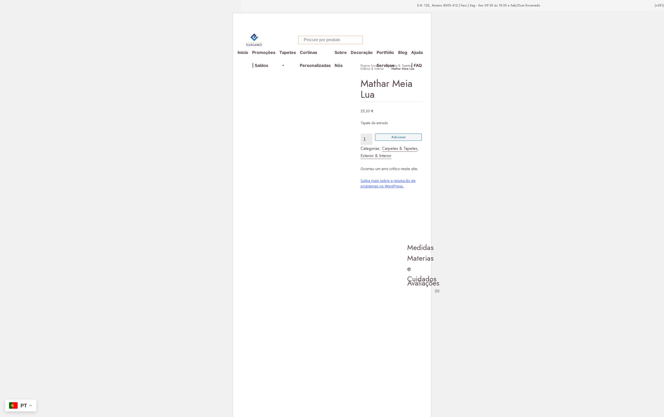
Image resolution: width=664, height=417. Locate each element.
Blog (402, 52)
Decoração (362, 52)
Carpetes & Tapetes (399, 65)
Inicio (243, 52)
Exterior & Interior (372, 68)
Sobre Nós (341, 54)
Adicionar (398, 137)
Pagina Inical (369, 65)
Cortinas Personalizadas (315, 54)
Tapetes (287, 52)
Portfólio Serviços (385, 54)
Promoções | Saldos (263, 54)
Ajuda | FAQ (417, 54)
